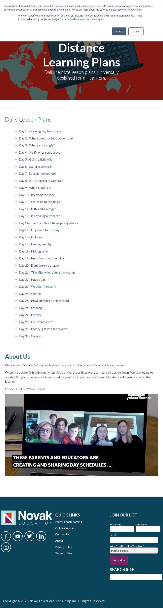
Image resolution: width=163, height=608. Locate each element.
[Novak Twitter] (29, 536)
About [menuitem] (59, 540)
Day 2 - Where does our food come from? (46, 138)
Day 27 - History (30, 315)
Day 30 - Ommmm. (31, 336)
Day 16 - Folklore (30, 237)
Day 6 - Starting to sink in (35, 166)
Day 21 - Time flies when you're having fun (47, 272)
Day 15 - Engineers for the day (39, 230)
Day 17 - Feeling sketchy (35, 244)
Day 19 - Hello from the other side (41, 258)
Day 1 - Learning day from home (40, 131)
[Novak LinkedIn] (41, 536)
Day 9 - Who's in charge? (35, 187)
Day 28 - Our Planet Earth (36, 322)
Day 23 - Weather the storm (37, 286)
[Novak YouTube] (18, 536)
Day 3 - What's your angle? (37, 145)
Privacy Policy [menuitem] (63, 547)
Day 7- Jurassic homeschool (37, 173)
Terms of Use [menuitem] (63, 553)
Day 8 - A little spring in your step (41, 180)
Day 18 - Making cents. (34, 251)
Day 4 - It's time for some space (39, 152)
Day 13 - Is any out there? (39, 216)
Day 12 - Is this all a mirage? (37, 209)
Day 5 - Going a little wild (36, 159)
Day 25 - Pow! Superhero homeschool (44, 300)
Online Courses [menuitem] (65, 528)
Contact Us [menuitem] (62, 534)
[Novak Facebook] (6, 536)
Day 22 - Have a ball (32, 279)
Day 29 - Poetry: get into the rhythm (43, 329)
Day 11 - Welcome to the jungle (40, 202)
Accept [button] (119, 31)
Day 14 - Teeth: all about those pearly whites (48, 223)
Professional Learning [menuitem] (68, 521)
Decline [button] (136, 31)
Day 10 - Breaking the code (37, 195)
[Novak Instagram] (6, 547)
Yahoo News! (36, 389)
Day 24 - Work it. (30, 293)
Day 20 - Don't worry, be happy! (40, 265)
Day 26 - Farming (30, 308)
